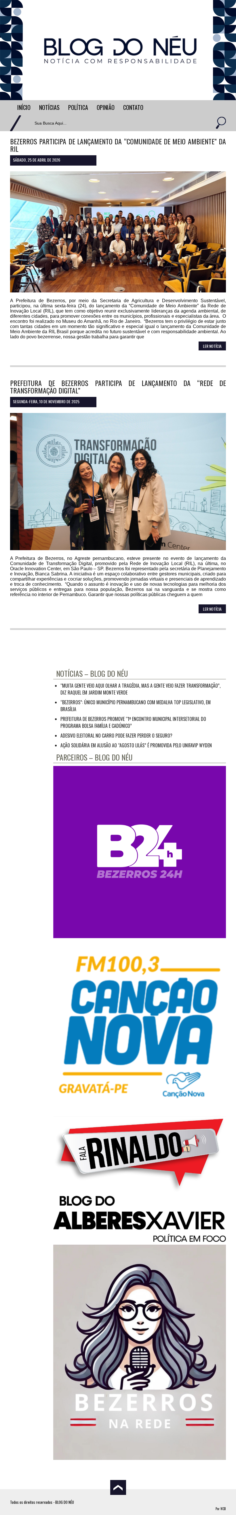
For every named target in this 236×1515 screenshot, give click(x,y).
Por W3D (221, 1508)
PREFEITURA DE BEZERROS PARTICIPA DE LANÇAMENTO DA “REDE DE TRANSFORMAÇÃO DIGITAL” (118, 386)
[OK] (220, 123)
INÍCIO (24, 107)
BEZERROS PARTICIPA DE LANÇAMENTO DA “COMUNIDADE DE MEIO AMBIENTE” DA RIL (118, 144)
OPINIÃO (106, 107)
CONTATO (133, 107)
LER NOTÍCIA (212, 346)
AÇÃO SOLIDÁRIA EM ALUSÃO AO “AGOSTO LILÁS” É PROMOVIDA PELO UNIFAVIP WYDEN (136, 745)
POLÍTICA (78, 107)
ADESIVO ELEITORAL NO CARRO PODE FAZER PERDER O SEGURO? (116, 735)
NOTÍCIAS (49, 107)
